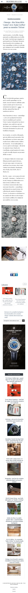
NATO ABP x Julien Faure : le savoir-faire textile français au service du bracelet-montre (14, 460)
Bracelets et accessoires (17, 14)
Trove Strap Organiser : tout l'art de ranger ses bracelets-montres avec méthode (20, 301)
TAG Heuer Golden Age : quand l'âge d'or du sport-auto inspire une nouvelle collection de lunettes (7, 302)
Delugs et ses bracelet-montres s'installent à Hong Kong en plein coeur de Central (14, 560)
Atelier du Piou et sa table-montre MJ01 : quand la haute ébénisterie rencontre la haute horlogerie (14, 520)
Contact (14, 591)
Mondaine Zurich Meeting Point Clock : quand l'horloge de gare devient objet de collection (14, 440)
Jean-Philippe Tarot (10, 31)
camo (19, 107)
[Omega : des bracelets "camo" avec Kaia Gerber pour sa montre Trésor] (14, 247)
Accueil (8, 14)
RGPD (14, 589)
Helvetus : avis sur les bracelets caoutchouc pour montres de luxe (14, 420)
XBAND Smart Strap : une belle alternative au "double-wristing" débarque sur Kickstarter (14, 499)
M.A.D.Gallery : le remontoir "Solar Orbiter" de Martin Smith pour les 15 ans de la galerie (14, 541)
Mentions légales (14, 587)
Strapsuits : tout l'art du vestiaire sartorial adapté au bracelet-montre (14, 480)
